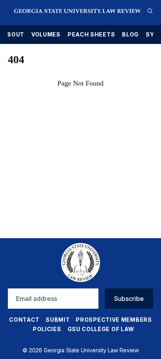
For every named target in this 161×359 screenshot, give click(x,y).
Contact (24, 319)
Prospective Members (114, 319)
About (13, 34)
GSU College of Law (101, 329)
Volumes (46, 34)
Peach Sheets (91, 34)
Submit (58, 319)
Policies (47, 329)
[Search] (150, 11)
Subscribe (129, 299)
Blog (130, 34)
